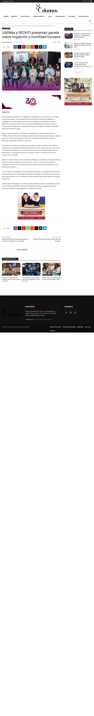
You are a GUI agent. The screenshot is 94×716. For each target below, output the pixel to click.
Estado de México (10, 26)
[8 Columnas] (47, 8)
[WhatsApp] (28, 47)
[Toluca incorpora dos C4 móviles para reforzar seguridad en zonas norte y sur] (31, 269)
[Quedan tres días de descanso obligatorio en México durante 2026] (68, 45)
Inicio (3, 26)
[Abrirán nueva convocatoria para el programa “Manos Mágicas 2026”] (51, 269)
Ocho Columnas (7, 42)
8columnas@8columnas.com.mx (43, 319)
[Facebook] (83, 1)
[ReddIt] (32, 47)
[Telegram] (45, 47)
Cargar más (78, 72)
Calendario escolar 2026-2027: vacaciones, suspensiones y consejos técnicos (83, 35)
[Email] (36, 47)
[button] (90, 21)
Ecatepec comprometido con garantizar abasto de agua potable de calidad (11, 279)
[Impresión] (40, 47)
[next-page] (6, 285)
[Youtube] (91, 1)
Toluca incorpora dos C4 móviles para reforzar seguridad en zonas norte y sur (31, 279)
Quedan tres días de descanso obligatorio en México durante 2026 (82, 45)
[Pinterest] (24, 47)
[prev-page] (3, 285)
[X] (88, 1)
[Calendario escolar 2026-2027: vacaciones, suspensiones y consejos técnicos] (68, 36)
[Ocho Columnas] (9, 249)
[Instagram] (86, 1)
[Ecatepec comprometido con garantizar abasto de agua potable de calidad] (11, 269)
